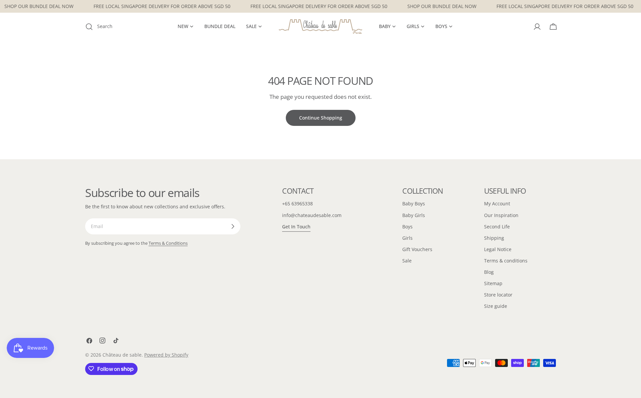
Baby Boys (413, 203)
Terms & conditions (505, 260)
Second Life (497, 226)
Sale (407, 260)
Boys (407, 226)
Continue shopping (320, 118)
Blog (489, 272)
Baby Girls (413, 215)
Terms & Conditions (168, 243)
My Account (497, 203)
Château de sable (122, 355)
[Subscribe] (233, 226)
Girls (407, 238)
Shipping (494, 238)
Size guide (495, 306)
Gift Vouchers (417, 249)
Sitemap (493, 283)
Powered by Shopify (166, 355)
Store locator (498, 294)
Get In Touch (296, 226)
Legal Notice (497, 249)
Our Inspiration (501, 215)
